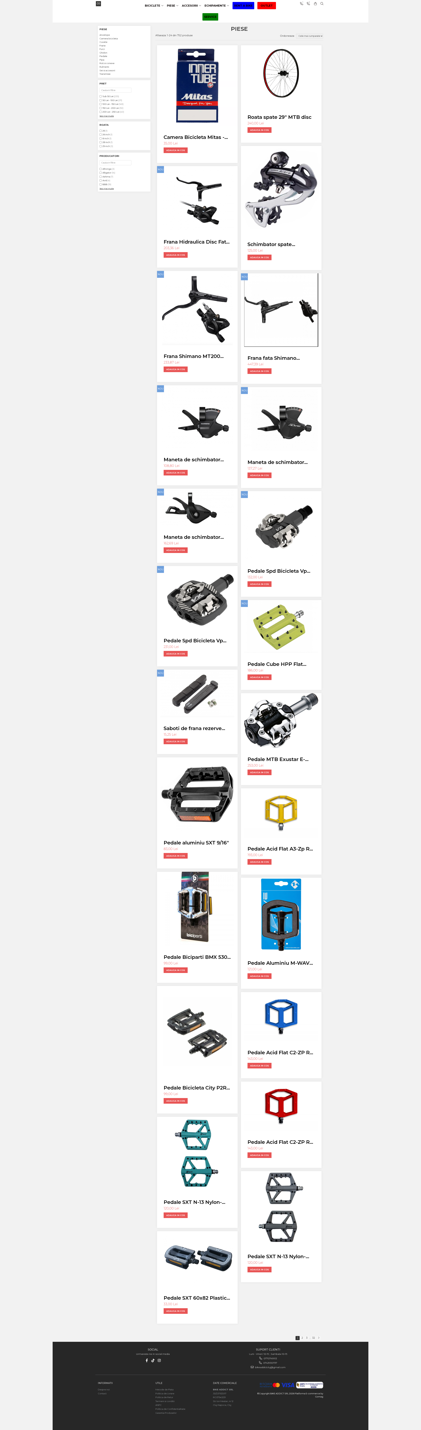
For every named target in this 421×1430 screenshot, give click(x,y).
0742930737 (270, 1362)
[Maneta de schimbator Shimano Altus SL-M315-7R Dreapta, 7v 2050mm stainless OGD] (197, 416)
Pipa (101, 59)
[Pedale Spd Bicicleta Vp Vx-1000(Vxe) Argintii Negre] (281, 525)
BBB (104, 184)
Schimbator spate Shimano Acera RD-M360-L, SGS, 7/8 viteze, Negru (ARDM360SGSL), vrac (280, 244)
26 (103, 130)
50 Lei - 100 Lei (110, 100)
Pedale (103, 56)
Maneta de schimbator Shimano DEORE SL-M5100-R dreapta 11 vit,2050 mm (192, 537)
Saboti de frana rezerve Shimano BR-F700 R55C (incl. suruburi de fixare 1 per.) (194, 728)
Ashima (106, 176)
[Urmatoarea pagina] (318, 1338)
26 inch (106, 134)
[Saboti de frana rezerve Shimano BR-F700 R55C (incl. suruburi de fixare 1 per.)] (197, 693)
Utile (158, 1383)
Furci (102, 49)
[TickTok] (153, 1360)
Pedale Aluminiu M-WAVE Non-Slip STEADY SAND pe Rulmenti (281, 963)
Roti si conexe (106, 63)
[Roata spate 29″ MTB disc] (281, 75)
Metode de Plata (164, 1389)
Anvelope (104, 35)
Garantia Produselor (166, 1413)
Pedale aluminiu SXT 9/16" (196, 843)
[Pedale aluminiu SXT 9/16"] (197, 794)
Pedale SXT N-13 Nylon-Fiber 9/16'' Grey (277, 1256)
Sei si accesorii (107, 70)
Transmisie (105, 74)
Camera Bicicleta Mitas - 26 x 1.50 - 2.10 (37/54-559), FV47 (196, 137)
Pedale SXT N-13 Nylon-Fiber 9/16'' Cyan (193, 1202)
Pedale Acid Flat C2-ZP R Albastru (279, 1053)
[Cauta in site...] (322, 3)
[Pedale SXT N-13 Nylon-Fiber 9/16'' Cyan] (197, 1154)
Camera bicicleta (108, 38)
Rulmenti (104, 67)
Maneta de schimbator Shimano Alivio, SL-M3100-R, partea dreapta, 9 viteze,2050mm (280, 462)
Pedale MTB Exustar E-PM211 (276, 759)
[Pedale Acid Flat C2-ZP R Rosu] (281, 1106)
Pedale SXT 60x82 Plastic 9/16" (195, 1298)
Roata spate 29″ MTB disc (279, 117)
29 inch (106, 146)
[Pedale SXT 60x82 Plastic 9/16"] (197, 1259)
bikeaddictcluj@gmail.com (269, 1367)
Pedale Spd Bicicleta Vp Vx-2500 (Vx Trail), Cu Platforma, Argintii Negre (195, 641)
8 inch (105, 138)
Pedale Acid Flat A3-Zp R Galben (279, 849)
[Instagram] (159, 1360)
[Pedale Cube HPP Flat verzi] (281, 626)
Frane (102, 45)
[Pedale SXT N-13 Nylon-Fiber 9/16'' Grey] (281, 1208)
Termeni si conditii (164, 1401)
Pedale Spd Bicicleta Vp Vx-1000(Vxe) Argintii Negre (277, 571)
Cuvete (103, 42)
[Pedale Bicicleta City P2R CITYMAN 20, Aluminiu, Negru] (197, 1031)
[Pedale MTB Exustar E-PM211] (281, 720)
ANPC (158, 1405)
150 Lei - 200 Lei (110, 108)
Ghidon (103, 52)
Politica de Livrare (164, 1393)
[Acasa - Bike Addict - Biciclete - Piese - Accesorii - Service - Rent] (109, 3)
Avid (104, 180)
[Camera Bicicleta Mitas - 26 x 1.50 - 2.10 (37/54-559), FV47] (197, 85)
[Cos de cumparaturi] (315, 3)
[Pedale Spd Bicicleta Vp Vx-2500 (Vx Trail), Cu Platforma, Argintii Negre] (197, 597)
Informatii (105, 1383)
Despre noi (104, 1389)
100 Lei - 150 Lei (110, 104)
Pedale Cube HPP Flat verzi (275, 664)
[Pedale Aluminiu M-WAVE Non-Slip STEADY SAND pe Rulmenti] (281, 915)
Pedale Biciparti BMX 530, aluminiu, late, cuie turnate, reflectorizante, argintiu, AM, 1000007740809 (196, 957)
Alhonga (106, 169)
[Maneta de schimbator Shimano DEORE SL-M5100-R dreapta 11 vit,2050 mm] (197, 507)
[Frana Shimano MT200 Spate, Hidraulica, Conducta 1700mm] (197, 308)
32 (313, 1337)
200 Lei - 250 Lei (110, 111)
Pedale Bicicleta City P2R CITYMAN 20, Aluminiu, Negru (195, 1088)
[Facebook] (147, 1360)
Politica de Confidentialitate (170, 1409)
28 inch (106, 142)
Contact (102, 1393)
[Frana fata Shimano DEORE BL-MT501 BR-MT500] (281, 310)
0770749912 (270, 1358)
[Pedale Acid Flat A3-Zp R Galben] (281, 813)
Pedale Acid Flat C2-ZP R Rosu (279, 1142)
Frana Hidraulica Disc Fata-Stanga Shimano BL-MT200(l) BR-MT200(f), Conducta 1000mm (197, 242)
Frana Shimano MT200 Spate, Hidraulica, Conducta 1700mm (192, 356)
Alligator (106, 172)
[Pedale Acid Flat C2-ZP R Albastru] (281, 1016)
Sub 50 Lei (107, 96)
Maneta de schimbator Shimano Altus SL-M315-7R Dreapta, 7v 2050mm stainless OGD (197, 460)
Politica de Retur (164, 1397)
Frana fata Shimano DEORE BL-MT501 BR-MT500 (275, 358)
